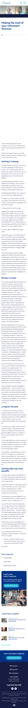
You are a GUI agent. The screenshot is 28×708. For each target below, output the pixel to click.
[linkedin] (15, 688)
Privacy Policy (24, 693)
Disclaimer (12, 695)
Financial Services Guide (6, 693)
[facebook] (12, 688)
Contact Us (17, 695)
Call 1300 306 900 (14, 685)
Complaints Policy (16, 693)
